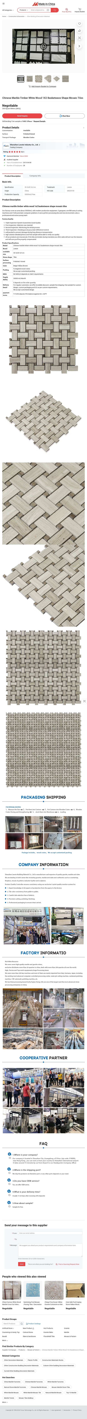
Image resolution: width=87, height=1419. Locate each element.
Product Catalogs (34, 1323)
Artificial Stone (7, 1328)
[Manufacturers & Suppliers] (43, 4)
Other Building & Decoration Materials (38, 16)
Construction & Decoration (16, 16)
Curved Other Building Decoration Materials (19, 1371)
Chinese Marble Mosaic (39, 1387)
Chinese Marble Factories (34, 1382)
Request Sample (39, 121)
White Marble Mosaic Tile (32, 1392)
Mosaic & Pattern (70, 1336)
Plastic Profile (32, 1360)
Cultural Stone (28, 1332)
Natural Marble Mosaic (54, 1392)
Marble (66, 1332)
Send (21, 1264)
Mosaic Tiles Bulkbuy (26, 1398)
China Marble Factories (12, 1382)
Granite (66, 1328)
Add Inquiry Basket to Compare (43, 86)
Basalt (4, 1336)
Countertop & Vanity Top (10, 1332)
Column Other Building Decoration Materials (58, 1365)
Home (4, 16)
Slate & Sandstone (29, 1336)
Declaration (66, 1410)
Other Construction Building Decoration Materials (21, 1365)
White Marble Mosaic (11, 1392)
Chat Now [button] (66, 116)
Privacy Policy (77, 1410)
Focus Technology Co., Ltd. (28, 1410)
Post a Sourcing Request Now (67, 1264)
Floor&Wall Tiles (49, 1336)
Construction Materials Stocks (52, 1360)
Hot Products (48, 1328)
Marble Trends (9, 1398)
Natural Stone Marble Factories (15, 1387)
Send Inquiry (22, 116)
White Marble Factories (55, 1382)
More (4, 1402)
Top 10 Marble (71, 1392)
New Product (27, 1328)
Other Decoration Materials (13, 1360)
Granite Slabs (48, 1332)
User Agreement (56, 1410)
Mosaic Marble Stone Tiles (61, 1387)
